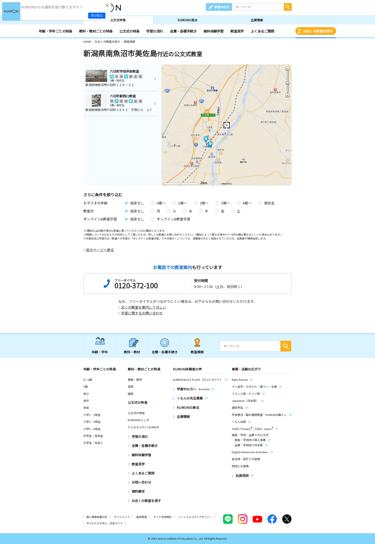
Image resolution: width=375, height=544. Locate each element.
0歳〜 (161, 202)
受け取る (96, 15)
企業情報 (257, 20)
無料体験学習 (214, 31)
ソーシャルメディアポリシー (195, 517)
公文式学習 (118, 20)
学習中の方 (221, 7)
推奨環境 (141, 517)
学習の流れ (154, 31)
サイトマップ (122, 517)
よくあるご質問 (262, 31)
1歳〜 (182, 202)
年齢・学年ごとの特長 (55, 31)
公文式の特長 (129, 31)
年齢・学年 (100, 352)
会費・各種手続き (183, 31)
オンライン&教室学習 (173, 219)
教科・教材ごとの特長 (96, 31)
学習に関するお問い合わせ (142, 313)
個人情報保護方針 (96, 517)
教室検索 (197, 352)
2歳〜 (204, 202)
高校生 (269, 202)
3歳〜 (225, 202)
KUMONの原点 (187, 20)
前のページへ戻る (100, 250)
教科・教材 (132, 352)
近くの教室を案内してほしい (143, 307)
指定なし (137, 202)
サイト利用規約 (162, 517)
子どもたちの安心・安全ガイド (104, 523)
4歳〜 (247, 202)
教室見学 (237, 31)
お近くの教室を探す (318, 31)
